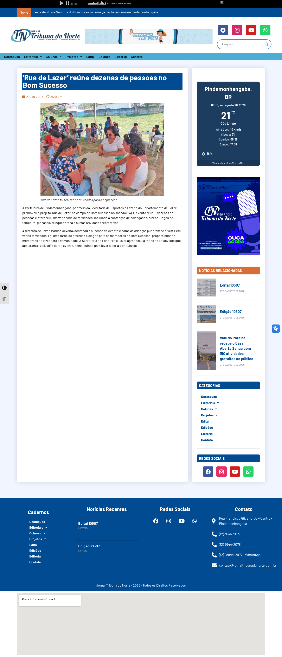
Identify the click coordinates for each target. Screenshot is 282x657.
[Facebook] (223, 30)
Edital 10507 (230, 285)
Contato (137, 57)
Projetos (72, 57)
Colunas (52, 57)
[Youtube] (251, 30)
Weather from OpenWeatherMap (228, 163)
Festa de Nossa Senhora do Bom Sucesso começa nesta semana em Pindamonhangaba (95, 12)
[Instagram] (237, 30)
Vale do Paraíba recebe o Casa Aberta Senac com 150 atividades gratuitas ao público (236, 348)
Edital (90, 57)
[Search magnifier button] (266, 44)
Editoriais (31, 57)
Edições (104, 57)
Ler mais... (83, 527)
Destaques (12, 57)
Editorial (121, 57)
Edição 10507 (231, 311)
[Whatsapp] (265, 30)
